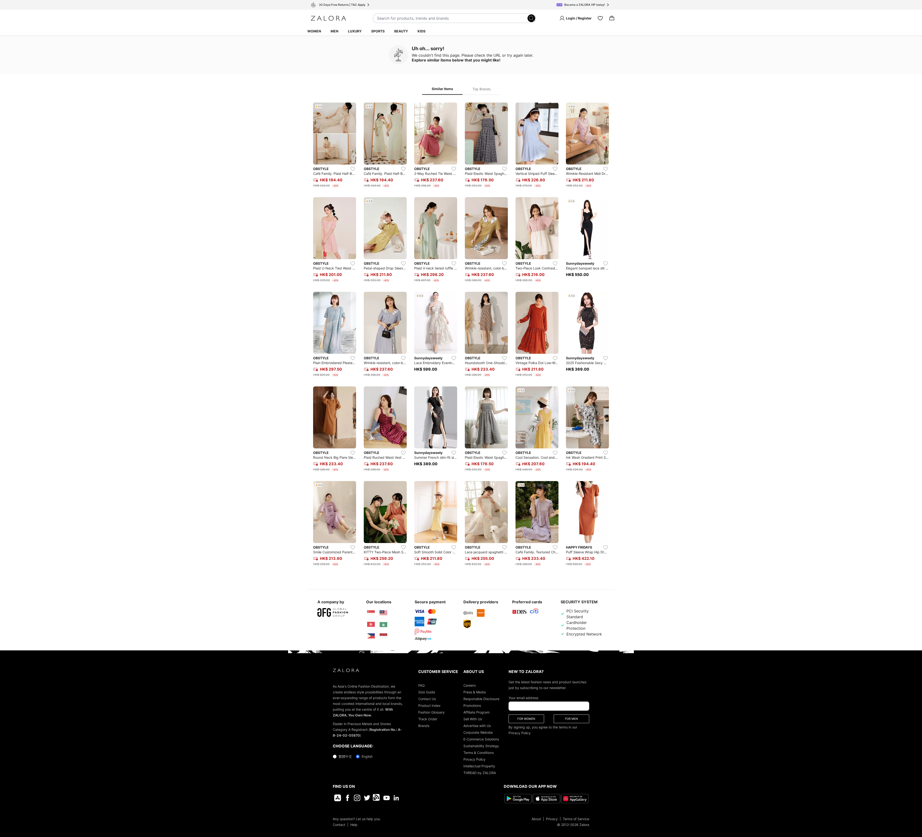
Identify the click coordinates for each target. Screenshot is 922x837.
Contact (339, 824)
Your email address (523, 698)
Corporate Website (478, 732)
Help (354, 824)
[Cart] (612, 18)
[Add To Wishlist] (352, 168)
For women (526, 719)
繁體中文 (345, 756)
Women (314, 31)
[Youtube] (386, 798)
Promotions (472, 705)
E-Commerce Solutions (481, 739)
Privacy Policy (474, 759)
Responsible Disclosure (481, 699)
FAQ (421, 685)
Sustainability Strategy (481, 746)
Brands (423, 726)
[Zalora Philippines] (371, 636)
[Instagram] (357, 798)
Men (334, 31)
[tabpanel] (461, 335)
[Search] (531, 18)
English (367, 756)
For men (571, 719)
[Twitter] (367, 798)
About (536, 819)
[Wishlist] (600, 18)
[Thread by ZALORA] (377, 798)
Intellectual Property (479, 766)
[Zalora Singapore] (371, 613)
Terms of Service (576, 819)
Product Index (429, 705)
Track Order (427, 719)
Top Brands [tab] (482, 89)
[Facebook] (347, 798)
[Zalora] (328, 18)
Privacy (552, 819)
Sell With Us (472, 719)
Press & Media (474, 692)
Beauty (401, 31)
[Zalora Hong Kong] (371, 624)
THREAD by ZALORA (479, 773)
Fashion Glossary (431, 712)
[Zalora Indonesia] (383, 636)
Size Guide (426, 692)
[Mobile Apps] (337, 798)
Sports (378, 31)
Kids (421, 31)
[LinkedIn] (396, 798)
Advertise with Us (477, 726)
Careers (469, 685)
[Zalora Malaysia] (383, 613)
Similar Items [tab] (442, 89)
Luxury (355, 31)
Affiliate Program (476, 712)
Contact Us (427, 699)
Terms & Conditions (478, 753)
